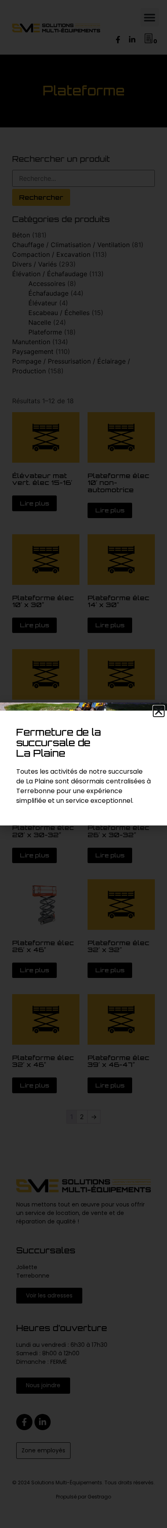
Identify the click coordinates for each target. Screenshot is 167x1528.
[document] (83, 764)
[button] (159, 711)
